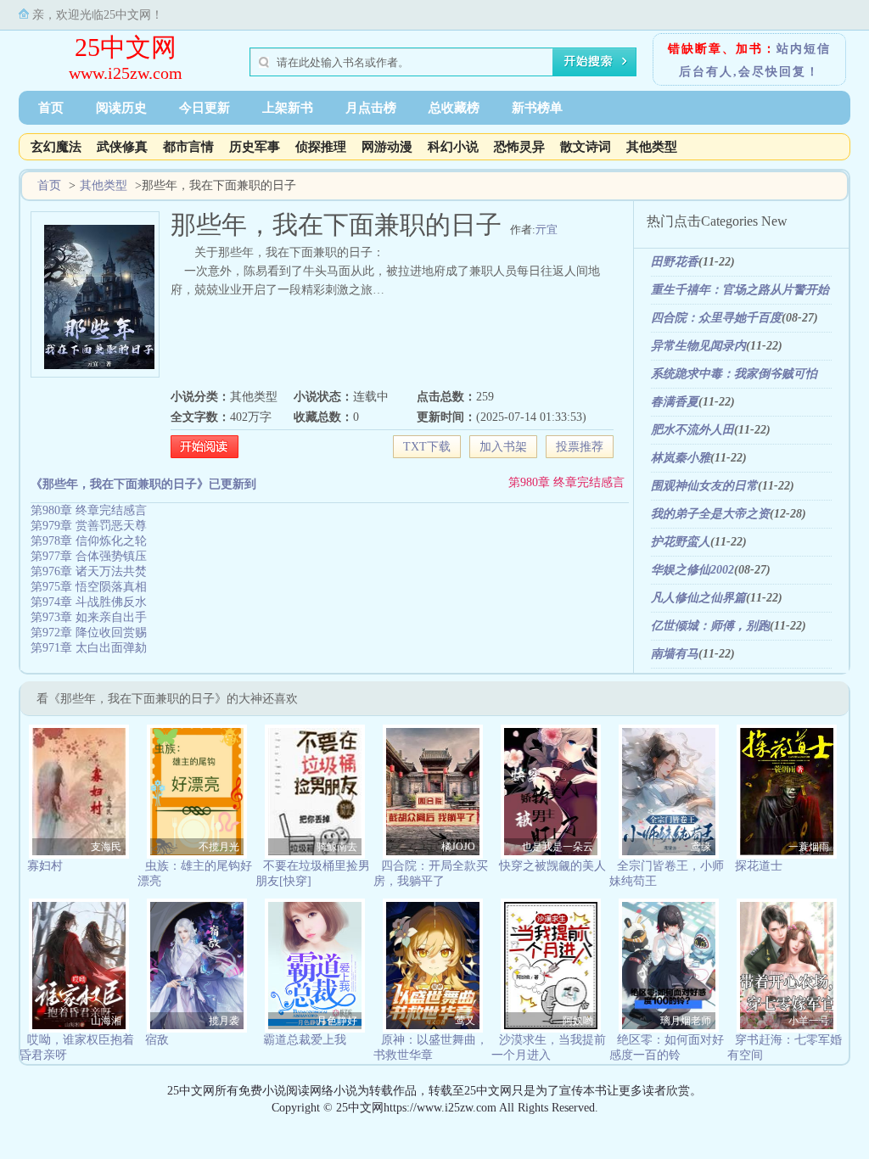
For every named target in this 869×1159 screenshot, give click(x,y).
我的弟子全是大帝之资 (710, 513)
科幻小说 (453, 147)
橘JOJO (458, 847)
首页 (51, 108)
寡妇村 (45, 865)
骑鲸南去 (337, 847)
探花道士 (758, 865)
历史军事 (254, 147)
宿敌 (157, 1039)
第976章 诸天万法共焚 (89, 571)
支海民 (106, 847)
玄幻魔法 (56, 147)
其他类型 (651, 147)
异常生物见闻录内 (698, 345)
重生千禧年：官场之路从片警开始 (740, 289)
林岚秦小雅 (680, 457)
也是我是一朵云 (557, 847)
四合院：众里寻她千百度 (716, 317)
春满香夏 (674, 401)
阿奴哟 (578, 1021)
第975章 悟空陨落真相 (89, 586)
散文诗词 (585, 147)
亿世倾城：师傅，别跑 (710, 625)
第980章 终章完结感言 (566, 482)
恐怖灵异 (519, 147)
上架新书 (287, 108)
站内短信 (803, 48)
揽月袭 (224, 1021)
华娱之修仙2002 (692, 569)
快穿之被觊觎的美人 (552, 865)
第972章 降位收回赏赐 (89, 632)
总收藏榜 (454, 108)
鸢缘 (701, 847)
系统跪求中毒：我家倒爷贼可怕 (734, 373)
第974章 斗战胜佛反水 (89, 602)
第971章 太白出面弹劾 (89, 647)
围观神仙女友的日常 (704, 485)
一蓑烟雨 (808, 847)
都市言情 (188, 147)
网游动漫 (387, 147)
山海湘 (106, 1021)
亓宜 (546, 229)
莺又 (465, 1021)
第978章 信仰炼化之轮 (89, 541)
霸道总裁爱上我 (304, 1039)
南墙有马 (674, 653)
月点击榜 (370, 108)
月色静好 (337, 1021)
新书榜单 (537, 108)
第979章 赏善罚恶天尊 (89, 525)
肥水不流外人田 (692, 429)
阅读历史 (121, 108)
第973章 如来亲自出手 (89, 617)
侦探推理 (320, 147)
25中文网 (126, 47)
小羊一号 (808, 1021)
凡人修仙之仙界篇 (698, 597)
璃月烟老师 (685, 1021)
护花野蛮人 (680, 541)
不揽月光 (219, 847)
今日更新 (204, 108)
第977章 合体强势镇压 (89, 556)
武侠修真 (122, 147)
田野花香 (674, 261)
